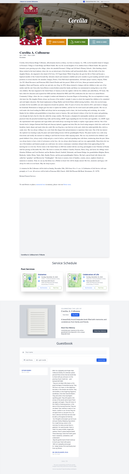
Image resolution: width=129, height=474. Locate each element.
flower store (67, 184)
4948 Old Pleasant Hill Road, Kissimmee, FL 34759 (49, 283)
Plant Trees (56, 288)
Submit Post (101, 360)
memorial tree (40, 184)
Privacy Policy (59, 466)
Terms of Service (69, 466)
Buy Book (75, 315)
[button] (29, 278)
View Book (66, 315)
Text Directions (43, 288)
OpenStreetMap (66, 469)
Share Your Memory (100, 331)
